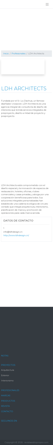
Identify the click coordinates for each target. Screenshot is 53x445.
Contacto (7, 411)
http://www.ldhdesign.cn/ (16, 235)
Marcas (5, 395)
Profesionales (10, 390)
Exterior (5, 375)
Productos (8, 401)
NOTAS (4, 355)
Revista (5, 406)
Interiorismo (7, 380)
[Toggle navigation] (47, 4)
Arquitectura (7, 370)
